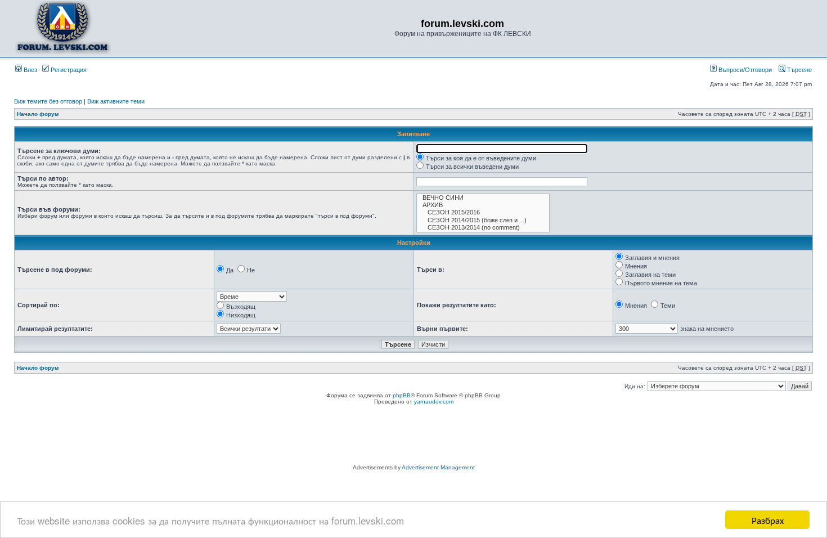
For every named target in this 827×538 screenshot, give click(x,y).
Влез (29, 69)
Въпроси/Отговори (744, 69)
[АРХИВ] (483, 205)
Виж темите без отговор (48, 101)
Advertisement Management (438, 467)
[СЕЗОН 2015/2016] (483, 212)
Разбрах (768, 520)
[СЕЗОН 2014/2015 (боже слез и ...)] (483, 220)
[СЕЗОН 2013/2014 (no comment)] (483, 227)
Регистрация (68, 69)
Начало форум (38, 114)
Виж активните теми (116, 101)
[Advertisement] (413, 436)
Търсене (798, 69)
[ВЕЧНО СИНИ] (483, 197)
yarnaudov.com (433, 401)
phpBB (402, 395)
